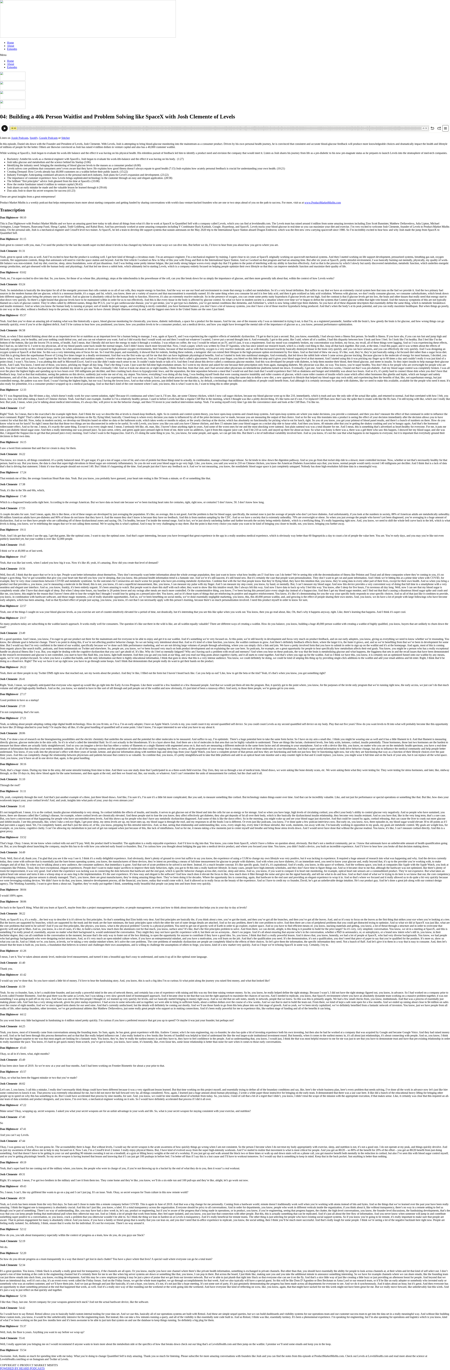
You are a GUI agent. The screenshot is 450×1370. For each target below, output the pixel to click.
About (10, 45)
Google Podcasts (48, 137)
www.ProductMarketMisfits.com (322, 202)
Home (10, 42)
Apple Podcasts (19, 137)
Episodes (12, 48)
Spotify (34, 137)
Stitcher (65, 137)
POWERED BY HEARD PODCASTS (22, 1368)
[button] (225, 55)
